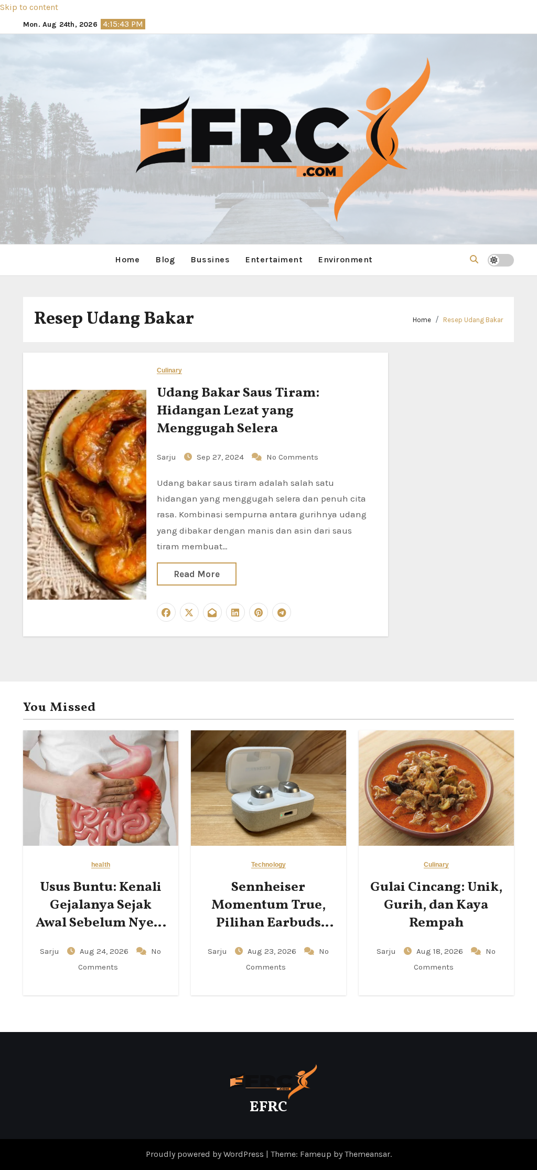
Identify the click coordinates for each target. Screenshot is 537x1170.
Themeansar (367, 1154)
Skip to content (29, 7)
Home (127, 259)
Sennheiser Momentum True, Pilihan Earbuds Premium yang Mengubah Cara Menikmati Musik (268, 931)
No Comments (292, 457)
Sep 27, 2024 (221, 457)
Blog (165, 259)
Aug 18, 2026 (440, 951)
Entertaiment (274, 259)
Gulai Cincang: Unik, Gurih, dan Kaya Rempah (436, 905)
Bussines (210, 259)
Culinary (169, 370)
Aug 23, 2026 (273, 951)
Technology (268, 864)
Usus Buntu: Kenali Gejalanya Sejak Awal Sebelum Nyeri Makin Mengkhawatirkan (100, 922)
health (100, 864)
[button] (474, 259)
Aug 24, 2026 (105, 951)
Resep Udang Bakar (473, 320)
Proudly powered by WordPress (206, 1154)
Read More (197, 574)
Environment (345, 259)
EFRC (268, 1107)
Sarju (167, 457)
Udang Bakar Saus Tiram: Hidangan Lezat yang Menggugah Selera (238, 411)
